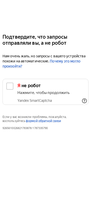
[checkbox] (45, 92)
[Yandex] (45, 14)
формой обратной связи (43, 121)
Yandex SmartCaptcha (34, 100)
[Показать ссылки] (84, 101)
